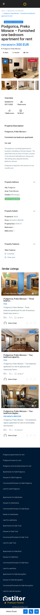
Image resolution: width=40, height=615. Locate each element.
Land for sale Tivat (9, 543)
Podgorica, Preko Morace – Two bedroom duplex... (18, 412)
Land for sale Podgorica (11, 489)
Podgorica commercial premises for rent (17, 466)
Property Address (12, 182)
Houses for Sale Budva (11, 503)
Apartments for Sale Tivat (12, 526)
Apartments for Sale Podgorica (14, 472)
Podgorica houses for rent (12, 460)
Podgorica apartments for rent (13, 455)
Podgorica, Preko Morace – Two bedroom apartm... (18, 356)
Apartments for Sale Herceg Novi (14, 574)
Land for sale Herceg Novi (12, 591)
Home (3, 11)
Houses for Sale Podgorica (12, 477)
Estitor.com (24, 607)
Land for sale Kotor (9, 568)
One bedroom (19, 11)
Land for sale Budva (10, 520)
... (19, 313)
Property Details (11, 211)
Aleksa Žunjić (12, 323)
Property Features (12, 244)
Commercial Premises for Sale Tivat (15, 537)
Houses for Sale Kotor (10, 557)
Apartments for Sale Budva (12, 497)
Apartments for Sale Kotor (12, 551)
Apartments (11, 11)
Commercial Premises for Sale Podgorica (17, 483)
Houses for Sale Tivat (10, 531)
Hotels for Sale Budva (10, 514)
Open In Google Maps (12, 199)
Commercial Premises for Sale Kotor (16, 563)
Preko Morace (16, 49)
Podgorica (6, 49)
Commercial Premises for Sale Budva (16, 509)
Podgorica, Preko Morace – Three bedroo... (19, 300)
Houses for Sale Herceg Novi (13, 580)
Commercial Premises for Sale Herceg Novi (18, 585)
